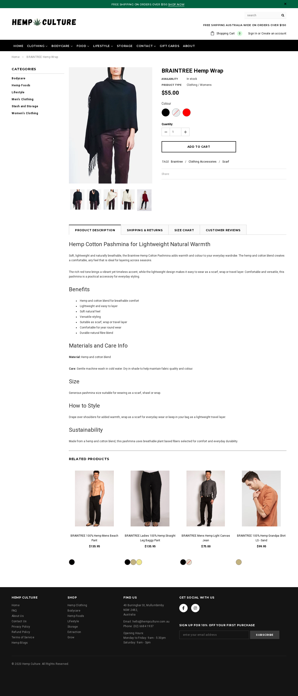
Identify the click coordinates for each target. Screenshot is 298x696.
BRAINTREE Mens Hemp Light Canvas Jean (206, 538)
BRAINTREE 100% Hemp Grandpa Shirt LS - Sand (261, 538)
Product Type (171, 85)
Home (16, 57)
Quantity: (167, 124)
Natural (176, 112)
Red (187, 112)
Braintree (177, 161)
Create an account (273, 33)
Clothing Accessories (203, 161)
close (285, 4)
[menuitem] (18, 46)
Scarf (225, 161)
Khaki (139, 562)
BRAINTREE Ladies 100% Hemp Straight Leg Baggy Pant (150, 538)
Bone (189, 562)
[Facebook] (183, 608)
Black (166, 112)
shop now (176, 4)
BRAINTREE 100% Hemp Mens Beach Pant (94, 538)
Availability (170, 78)
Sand (133, 562)
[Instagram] (195, 608)
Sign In (252, 33)
